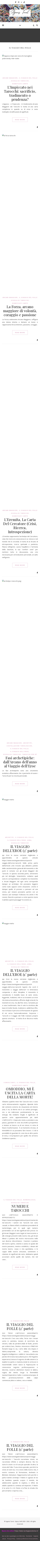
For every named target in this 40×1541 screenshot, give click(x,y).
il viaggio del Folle (28, 78)
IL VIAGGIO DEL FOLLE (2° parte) (20, 1326)
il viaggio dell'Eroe (19, 751)
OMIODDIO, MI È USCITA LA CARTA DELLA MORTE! (20, 1092)
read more (20, 120)
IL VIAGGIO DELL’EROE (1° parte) (20, 972)
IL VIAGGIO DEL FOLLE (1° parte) (20, 1447)
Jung (29, 840)
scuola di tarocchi (20, 81)
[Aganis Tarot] (20, 13)
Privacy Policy (11, 1539)
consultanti (9, 1082)
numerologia (29, 1200)
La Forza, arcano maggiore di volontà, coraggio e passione (20, 310)
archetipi (27, 743)
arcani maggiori (10, 78)
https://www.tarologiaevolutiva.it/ (26, 1531)
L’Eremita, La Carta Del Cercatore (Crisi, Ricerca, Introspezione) (20, 525)
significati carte (20, 84)
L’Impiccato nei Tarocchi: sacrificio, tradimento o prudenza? (20, 93)
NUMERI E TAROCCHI (20, 1208)
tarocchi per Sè (29, 754)
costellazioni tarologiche (19, 746)
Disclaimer (29, 1536)
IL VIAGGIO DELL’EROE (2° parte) (20, 848)
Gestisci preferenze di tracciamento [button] (27, 1539)
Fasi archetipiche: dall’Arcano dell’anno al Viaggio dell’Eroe (20, 761)
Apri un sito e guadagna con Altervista (13, 1536)
